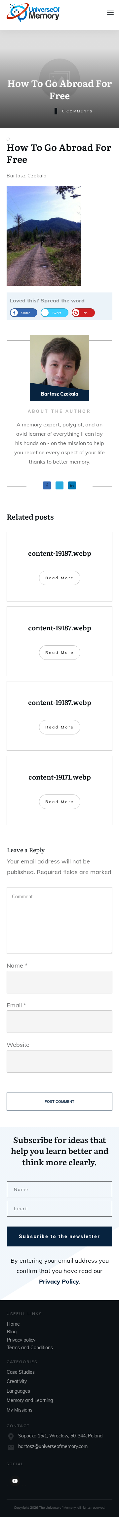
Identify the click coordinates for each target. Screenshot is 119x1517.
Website (18, 1044)
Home (13, 1324)
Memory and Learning (30, 1400)
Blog (12, 1332)
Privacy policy (21, 1340)
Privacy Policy (59, 1281)
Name (17, 965)
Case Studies (21, 1372)
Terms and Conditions (30, 1348)
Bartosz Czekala (27, 176)
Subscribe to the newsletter (59, 1236)
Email (16, 1005)
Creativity (17, 1381)
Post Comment (59, 1101)
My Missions (19, 1410)
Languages (18, 1391)
